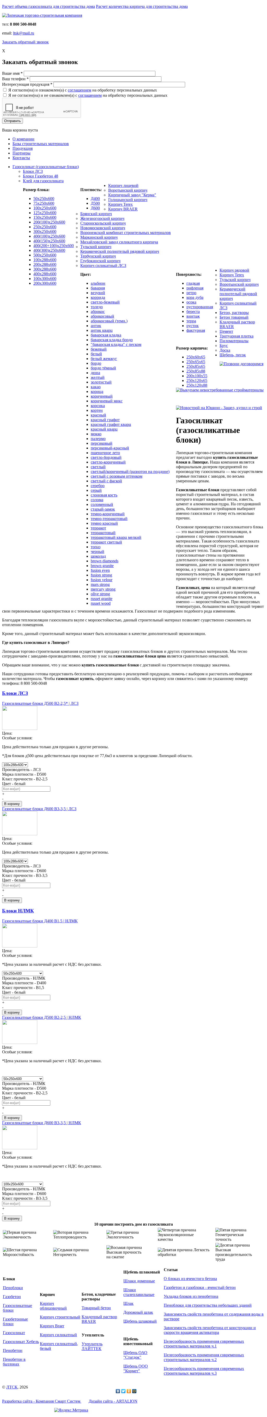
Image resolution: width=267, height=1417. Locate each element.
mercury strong (103, 589)
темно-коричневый (108, 514)
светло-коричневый (108, 462)
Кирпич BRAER (123, 209)
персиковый (101, 443)
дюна (95, 372)
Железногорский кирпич (102, 218)
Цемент (226, 331)
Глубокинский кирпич (100, 261)
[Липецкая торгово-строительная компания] (42, 15)
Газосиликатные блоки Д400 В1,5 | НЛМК (40, 921)
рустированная (199, 307)
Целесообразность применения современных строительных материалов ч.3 (204, 1370)
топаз (95, 547)
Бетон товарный (234, 317)
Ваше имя (12, 73)
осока (191, 302)
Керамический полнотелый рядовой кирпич (119, 251)
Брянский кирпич (96, 214)
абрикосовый (102, 316)
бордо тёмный (103, 368)
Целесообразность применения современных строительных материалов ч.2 (204, 1357)
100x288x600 (44, 260)
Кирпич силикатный (58, 1335)
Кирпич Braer (52, 1326)
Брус (224, 345)
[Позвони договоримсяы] (241, 364)
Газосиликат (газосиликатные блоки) (46, 166)
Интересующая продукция (27, 84)
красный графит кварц (111, 424)
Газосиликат (14, 1332)
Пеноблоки (13, 1287)
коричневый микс (107, 401)
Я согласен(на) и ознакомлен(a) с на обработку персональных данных (82, 90)
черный (97, 551)
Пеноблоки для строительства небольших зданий (208, 1305)
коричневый (102, 396)
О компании (23, 139)
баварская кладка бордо (112, 340)
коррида (98, 297)
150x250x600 (44, 217)
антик (96, 325)
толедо (97, 307)
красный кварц (104, 429)
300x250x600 (44, 231)
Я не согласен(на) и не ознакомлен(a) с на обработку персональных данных (87, 95)
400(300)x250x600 (49, 250)
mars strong (100, 584)
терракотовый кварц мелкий (116, 537)
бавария (98, 288)
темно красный (104, 523)
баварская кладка (106, 335)
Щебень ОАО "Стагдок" (135, 1354)
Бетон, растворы (234, 312)
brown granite (102, 565)
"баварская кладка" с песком (116, 344)
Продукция (23, 148)
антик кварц (102, 330)
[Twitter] (123, 1391)
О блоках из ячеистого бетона (190, 1278)
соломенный (102, 504)
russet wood (101, 603)
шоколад (98, 556)
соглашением (79, 90)
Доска (225, 350)
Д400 (95, 198)
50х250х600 (43, 198)
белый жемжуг (104, 358)
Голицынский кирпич (127, 199)
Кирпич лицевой (123, 185)
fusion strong (101, 575)
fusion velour (101, 580)
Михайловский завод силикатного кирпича (119, 242)
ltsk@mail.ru (23, 33)
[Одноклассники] (129, 1391)
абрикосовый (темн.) (109, 321)
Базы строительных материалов (41, 143)
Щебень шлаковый (140, 1321)
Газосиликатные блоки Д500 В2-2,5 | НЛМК (41, 1017)
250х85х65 (195, 366)
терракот (98, 528)
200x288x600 (44, 264)
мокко (96, 434)
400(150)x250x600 (49, 241)
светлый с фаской (106, 481)
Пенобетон (12, 1350)
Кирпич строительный (60, 1317)
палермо (98, 438)
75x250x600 (43, 203)
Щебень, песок (233, 355)
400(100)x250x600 (49, 236)
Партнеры (22, 153)
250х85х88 (195, 371)
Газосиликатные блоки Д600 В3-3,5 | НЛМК (41, 1123)
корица (97, 391)
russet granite (101, 598)
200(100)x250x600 (49, 222)
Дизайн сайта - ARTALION (113, 1401)
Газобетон (12, 1296)
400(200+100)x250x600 (53, 245)
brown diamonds (104, 561)
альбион (98, 283)
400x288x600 (44, 274)
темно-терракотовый (109, 518)
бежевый (99, 349)
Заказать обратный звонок (25, 42)
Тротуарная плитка (236, 336)
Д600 (95, 208)
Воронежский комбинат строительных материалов (125, 232)
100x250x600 (44, 208)
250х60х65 (195, 357)
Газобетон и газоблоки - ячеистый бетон (200, 1287)
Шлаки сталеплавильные (138, 1292)
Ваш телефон (15, 79)
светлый (98, 467)
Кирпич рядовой (234, 270)
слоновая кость (104, 495)
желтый (98, 377)
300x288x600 (44, 269)
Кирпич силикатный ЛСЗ (103, 265)
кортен (97, 410)
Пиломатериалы (234, 341)
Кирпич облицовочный (53, 1305)
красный (98, 415)
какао (96, 387)
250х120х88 (196, 385)
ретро (191, 292)
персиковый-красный (110, 448)
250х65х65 (195, 361)
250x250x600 (44, 227)
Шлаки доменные (139, 1281)
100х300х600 (44, 278)
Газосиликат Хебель (21, 1341)
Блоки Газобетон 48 (40, 176)
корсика (98, 405)
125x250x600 (44, 212)
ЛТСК (11, 1387)
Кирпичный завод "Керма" (132, 195)
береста (193, 311)
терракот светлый (106, 542)
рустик (192, 325)
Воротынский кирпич (127, 190)
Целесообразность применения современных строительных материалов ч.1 (204, 1343)
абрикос (98, 311)
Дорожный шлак (138, 1312)
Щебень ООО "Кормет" (135, 1368)
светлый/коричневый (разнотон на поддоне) (130, 471)
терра (191, 321)
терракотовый (103, 532)
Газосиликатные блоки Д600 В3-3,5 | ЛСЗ (39, 809)
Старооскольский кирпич (103, 223)
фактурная (195, 330)
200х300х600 (44, 283)
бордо (96, 363)
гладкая (193, 283)
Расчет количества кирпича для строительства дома (142, 6)
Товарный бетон (96, 1308)
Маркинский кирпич (99, 237)
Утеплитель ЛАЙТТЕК (92, 1346)
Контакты (21, 158)
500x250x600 (44, 255)
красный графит (105, 420)
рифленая (194, 288)
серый (96, 490)
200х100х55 (196, 376)
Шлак (128, 1303)
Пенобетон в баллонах (14, 1361)
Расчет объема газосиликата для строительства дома (48, 6)
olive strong (100, 594)
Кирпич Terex (120, 204)
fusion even (100, 570)
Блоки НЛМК (18, 910)
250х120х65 (196, 380)
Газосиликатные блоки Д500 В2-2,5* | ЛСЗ (40, 703)
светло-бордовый (106, 457)
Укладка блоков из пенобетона (191, 1296)
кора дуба (194, 297)
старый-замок (103, 509)
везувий (98, 292)
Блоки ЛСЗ (33, 171)
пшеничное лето (105, 452)
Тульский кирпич (95, 246)
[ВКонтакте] (118, 1391)
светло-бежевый (105, 302)
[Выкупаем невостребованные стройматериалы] (220, 390)
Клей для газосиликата (43, 181)
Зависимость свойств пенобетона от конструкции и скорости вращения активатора (210, 1330)
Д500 (95, 203)
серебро (98, 485)
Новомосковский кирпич (102, 228)
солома (97, 500)
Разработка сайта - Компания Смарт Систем (41, 1401)
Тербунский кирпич (98, 256)
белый (96, 354)
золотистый (101, 382)
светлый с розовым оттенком (116, 476)
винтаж (193, 316)
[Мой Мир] (134, 1391)
